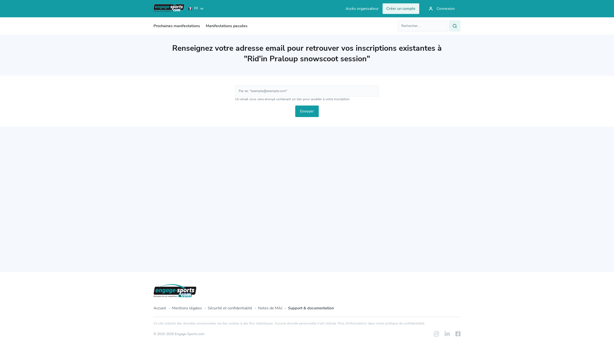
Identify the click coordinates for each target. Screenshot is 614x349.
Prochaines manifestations (177, 26)
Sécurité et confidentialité (230, 308)
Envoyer (307, 111)
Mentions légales (187, 308)
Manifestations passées (227, 26)
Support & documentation (311, 308)
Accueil (160, 308)
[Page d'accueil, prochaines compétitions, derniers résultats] (169, 8)
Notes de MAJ (270, 308)
